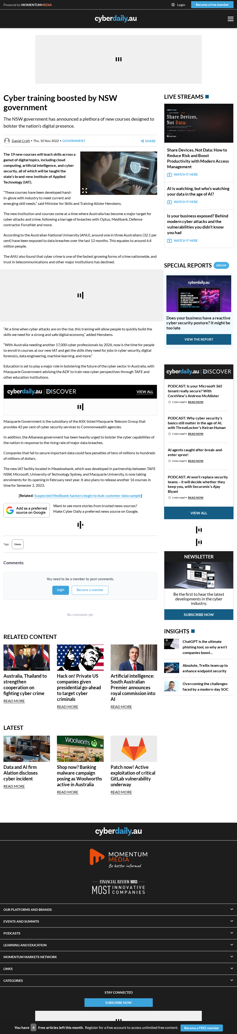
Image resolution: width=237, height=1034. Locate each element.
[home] (118, 831)
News (17, 544)
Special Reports (195, 265)
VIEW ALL (145, 391)
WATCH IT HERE (186, 174)
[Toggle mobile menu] (231, 19)
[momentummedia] (118, 859)
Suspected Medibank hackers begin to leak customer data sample (87, 495)
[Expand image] (84, 190)
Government (73, 141)
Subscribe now (199, 614)
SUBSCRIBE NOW (118, 1003)
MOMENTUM (36, 5)
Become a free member (212, 4)
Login (181, 5)
